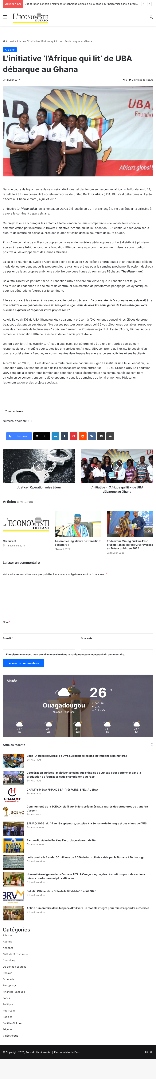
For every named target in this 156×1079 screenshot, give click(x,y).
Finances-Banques (14, 991)
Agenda (7, 941)
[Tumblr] (64, 436)
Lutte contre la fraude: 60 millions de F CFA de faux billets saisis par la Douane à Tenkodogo (86, 857)
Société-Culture (12, 1023)
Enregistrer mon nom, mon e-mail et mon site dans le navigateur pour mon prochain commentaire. (65, 654)
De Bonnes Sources (14, 966)
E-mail (8, 638)
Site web (86, 638)
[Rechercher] (151, 18)
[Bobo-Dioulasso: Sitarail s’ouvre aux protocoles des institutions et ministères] (13, 761)
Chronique (9, 960)
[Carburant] (26, 524)
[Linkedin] (55, 436)
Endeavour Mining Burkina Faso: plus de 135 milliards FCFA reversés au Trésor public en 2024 (130, 544)
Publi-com (9, 1010)
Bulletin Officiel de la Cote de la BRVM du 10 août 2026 (62, 891)
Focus (6, 998)
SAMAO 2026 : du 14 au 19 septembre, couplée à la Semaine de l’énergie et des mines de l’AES (87, 823)
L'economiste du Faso (67, 1052)
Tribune (7, 1029)
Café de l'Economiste (15, 954)
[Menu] (5, 18)
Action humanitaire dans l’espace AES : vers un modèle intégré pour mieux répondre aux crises (88, 908)
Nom (6, 622)
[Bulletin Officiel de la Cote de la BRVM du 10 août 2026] (13, 896)
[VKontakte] (92, 436)
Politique (8, 1004)
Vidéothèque (10, 1035)
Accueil (9, 41)
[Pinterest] (73, 436)
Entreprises (10, 985)
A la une (21, 41)
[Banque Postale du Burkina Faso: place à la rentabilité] (13, 845)
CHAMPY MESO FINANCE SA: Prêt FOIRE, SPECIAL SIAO (62, 789)
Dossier (7, 972)
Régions (7, 1016)
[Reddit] (83, 436)
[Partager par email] (101, 436)
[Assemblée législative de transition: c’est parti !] (78, 524)
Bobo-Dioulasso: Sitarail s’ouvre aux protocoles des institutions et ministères (77, 755)
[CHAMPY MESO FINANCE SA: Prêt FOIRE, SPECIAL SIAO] (13, 795)
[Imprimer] (110, 436)
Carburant (9, 541)
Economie (8, 979)
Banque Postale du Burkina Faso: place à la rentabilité (61, 840)
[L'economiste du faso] (30, 16)
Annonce (8, 947)
